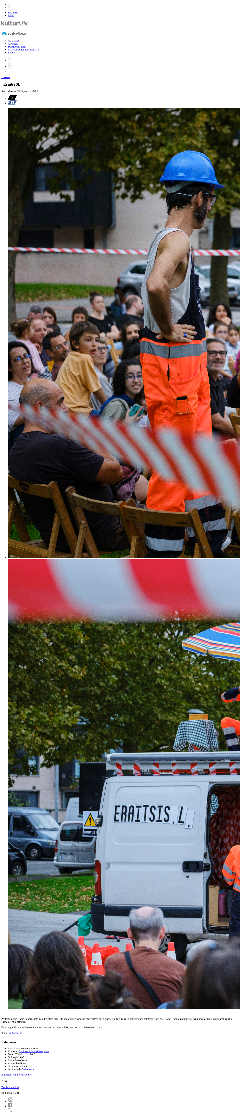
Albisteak (13, 43)
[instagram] (10, 1101)
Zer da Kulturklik (10, 1087)
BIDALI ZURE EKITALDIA (23, 49)
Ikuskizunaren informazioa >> (16, 1074)
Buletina (12, 52)
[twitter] (10, 1111)
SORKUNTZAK (17, 46)
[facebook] (10, 1106)
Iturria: (5, 1033)
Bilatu (11, 15)
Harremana (13, 12)
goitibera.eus (15, 1033)
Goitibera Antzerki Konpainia (34, 1051)
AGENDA (13, 40)
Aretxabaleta (27, 1069)
